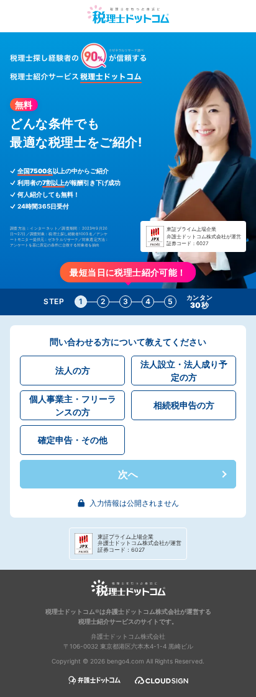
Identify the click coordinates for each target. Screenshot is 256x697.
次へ (128, 474)
